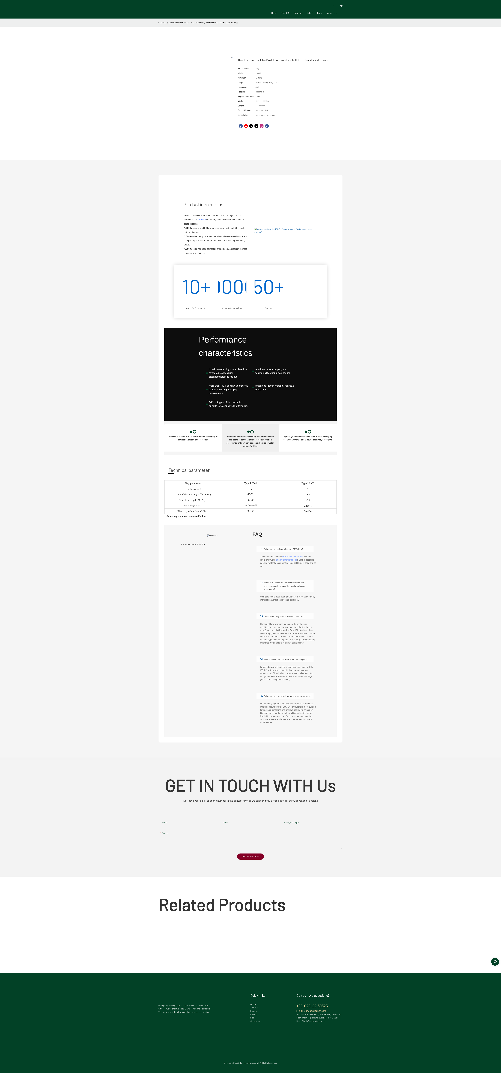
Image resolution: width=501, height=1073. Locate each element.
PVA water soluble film (292, 557)
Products (254, 1011)
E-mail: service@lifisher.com (311, 1010)
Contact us (255, 1021)
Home (253, 1004)
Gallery (253, 1014)
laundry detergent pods (286, 560)
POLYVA (162, 23)
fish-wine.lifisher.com (249, 1063)
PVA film (202, 220)
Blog (252, 1018)
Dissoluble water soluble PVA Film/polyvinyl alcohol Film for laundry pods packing (203, 23)
